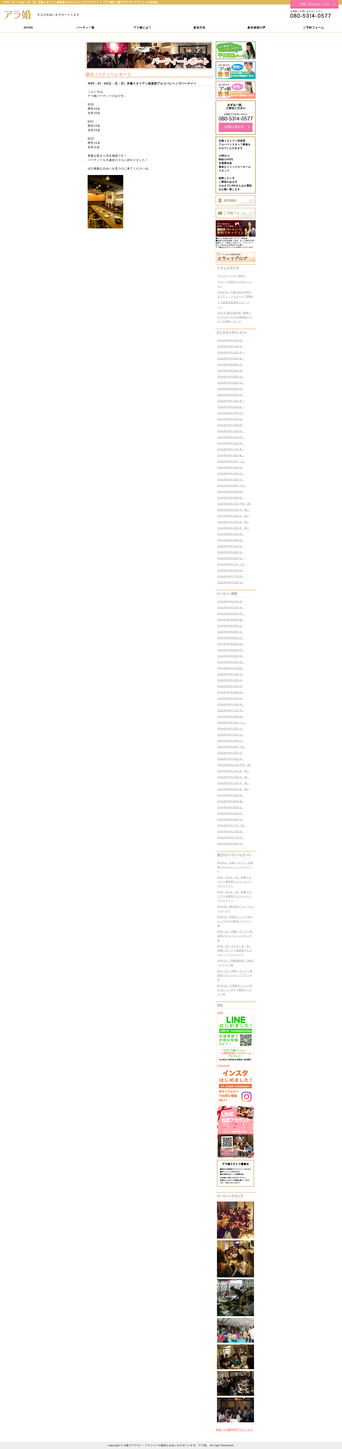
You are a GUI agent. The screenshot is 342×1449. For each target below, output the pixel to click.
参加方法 (199, 27)
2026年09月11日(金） (230, 407)
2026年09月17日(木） (231, 449)
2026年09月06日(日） (231, 382)
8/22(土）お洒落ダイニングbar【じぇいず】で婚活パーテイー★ (234, 990)
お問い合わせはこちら (314, 4)
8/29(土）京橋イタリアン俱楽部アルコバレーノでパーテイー (235, 867)
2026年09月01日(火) (230, 340)
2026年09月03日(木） (231, 352)
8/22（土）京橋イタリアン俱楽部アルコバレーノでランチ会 (234, 975)
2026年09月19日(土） (231, 473)
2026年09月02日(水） (231, 346)
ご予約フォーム (313, 27)
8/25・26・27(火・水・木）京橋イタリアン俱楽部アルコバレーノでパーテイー (234, 950)
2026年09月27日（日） (231, 564)
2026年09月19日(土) (230, 467)
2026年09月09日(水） (231, 394)
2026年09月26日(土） (231, 558)
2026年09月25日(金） (231, 540)
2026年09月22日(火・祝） (233, 516)
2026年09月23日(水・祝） (233, 528)
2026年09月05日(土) (230, 364)
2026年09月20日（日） (231, 485)
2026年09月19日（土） (231, 461)
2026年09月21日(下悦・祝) (234, 503)
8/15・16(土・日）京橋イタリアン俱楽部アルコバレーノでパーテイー (234, 896)
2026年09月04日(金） (231, 358)
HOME (28, 27)
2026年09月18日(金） (231, 455)
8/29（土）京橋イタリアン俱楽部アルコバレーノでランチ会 (234, 935)
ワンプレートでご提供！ (232, 275)
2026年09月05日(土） (231, 376)
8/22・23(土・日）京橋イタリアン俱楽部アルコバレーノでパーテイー (234, 881)
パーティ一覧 (85, 27)
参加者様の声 (256, 27)
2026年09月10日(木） (231, 401)
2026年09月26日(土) (230, 546)
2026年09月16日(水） (231, 443)
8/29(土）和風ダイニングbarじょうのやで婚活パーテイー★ (234, 921)
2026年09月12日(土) (230, 419)
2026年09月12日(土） (231, 413)
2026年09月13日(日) (230, 425)
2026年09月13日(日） (231, 431)
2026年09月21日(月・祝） (233, 509)
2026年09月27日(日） (231, 570)
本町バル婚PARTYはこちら (234, 1429)
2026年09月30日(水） (231, 582)
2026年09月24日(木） (231, 534)
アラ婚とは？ (142, 27)
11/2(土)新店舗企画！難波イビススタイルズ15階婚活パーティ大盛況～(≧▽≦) (235, 317)
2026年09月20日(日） (231, 491)
